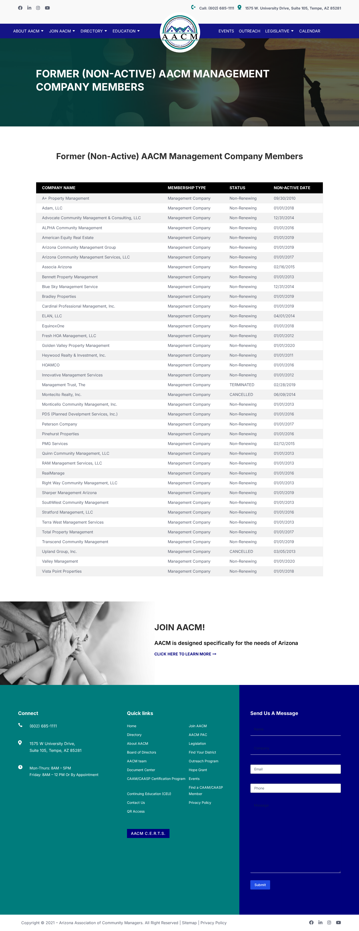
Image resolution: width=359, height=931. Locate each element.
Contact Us (136, 802)
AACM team (137, 761)
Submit (260, 885)
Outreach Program (203, 761)
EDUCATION (124, 31)
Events (226, 31)
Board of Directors (141, 752)
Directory (134, 735)
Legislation (197, 743)
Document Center (141, 770)
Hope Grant (198, 770)
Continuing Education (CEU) (149, 794)
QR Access (136, 811)
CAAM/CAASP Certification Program (156, 778)
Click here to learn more (182, 654)
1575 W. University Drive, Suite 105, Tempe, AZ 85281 (293, 8)
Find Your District (202, 752)
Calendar (309, 31)
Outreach (249, 31)
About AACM (26, 31)
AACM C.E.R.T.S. (148, 833)
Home (131, 726)
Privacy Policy (200, 802)
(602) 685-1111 (221, 8)
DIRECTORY (92, 31)
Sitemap (189, 922)
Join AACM (60, 31)
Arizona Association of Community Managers (100, 922)
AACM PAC (198, 735)
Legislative (277, 31)
